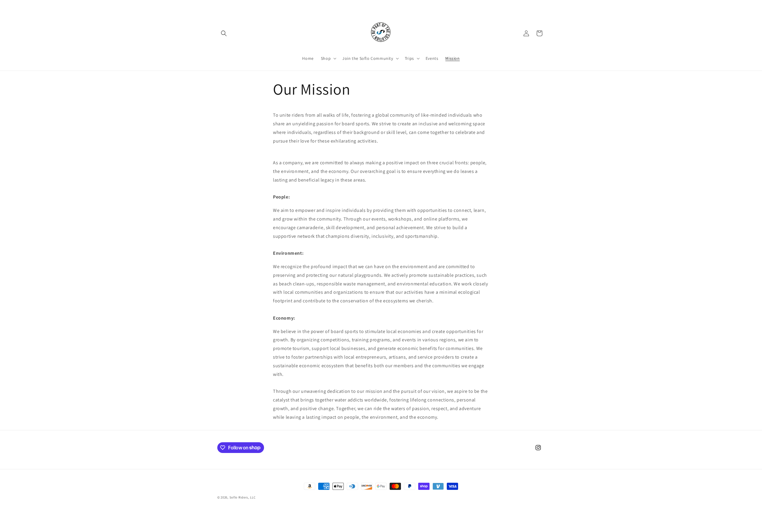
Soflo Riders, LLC (242, 497)
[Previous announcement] (317, 5)
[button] (223, 33)
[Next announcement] (444, 5)
